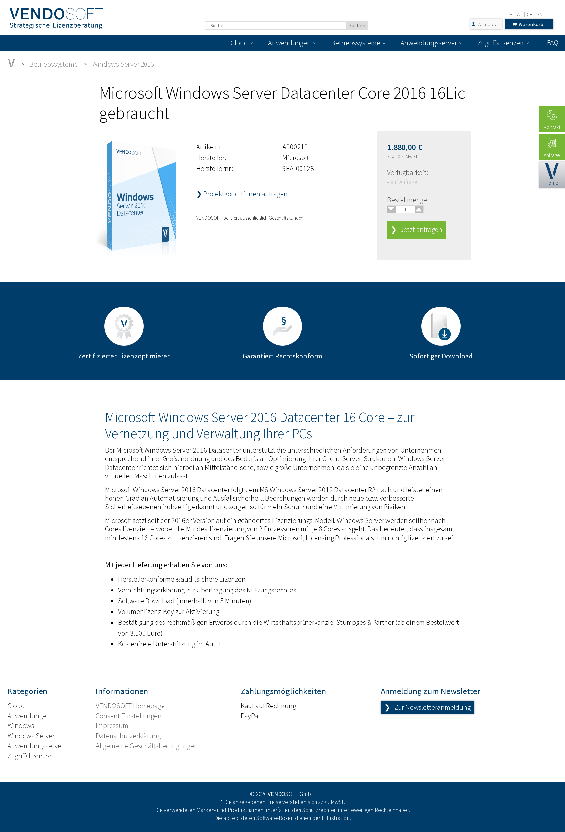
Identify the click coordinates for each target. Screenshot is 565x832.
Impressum (112, 725)
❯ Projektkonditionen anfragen (242, 193)
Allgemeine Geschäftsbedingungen (147, 745)
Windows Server (31, 735)
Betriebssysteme (355, 43)
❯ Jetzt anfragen (416, 229)
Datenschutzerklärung (128, 735)
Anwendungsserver (429, 43)
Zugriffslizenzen (500, 43)
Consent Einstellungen (129, 715)
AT (519, 14)
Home (551, 182)
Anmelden (489, 24)
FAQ (552, 42)
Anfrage (552, 155)
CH (530, 14)
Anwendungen (289, 43)
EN (540, 14)
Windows (21, 725)
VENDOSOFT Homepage (130, 705)
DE (509, 14)
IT (549, 14)
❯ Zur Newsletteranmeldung (428, 707)
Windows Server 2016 (123, 64)
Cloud (239, 43)
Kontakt (552, 127)
